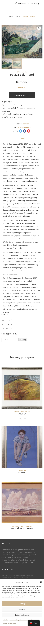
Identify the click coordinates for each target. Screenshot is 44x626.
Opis (23, 139)
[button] (41, 582)
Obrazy (18, 16)
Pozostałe (5, 328)
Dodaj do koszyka (22, 95)
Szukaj (23, 340)
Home (11, 16)
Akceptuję (22, 604)
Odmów (22, 609)
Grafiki (4, 324)
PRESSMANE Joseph (24, 127)
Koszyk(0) (35, 4)
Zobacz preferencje (22, 615)
